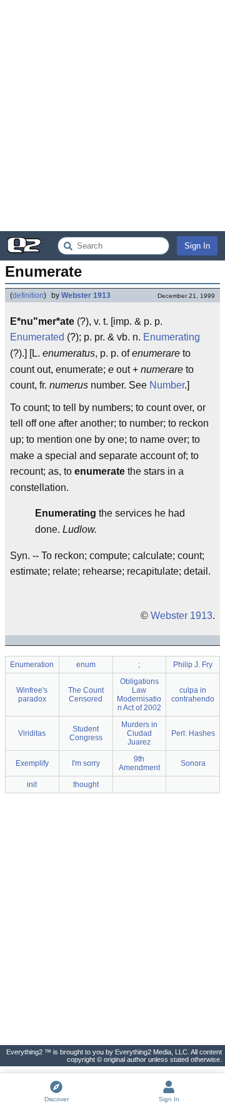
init (32, 784)
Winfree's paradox (32, 694)
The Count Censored (86, 694)
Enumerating (171, 337)
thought (86, 784)
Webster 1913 (86, 295)
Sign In (197, 245)
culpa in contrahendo (192, 694)
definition (28, 295)
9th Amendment (139, 763)
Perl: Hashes (193, 733)
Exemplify (32, 763)
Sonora (193, 763)
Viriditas (32, 733)
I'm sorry (86, 763)
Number (166, 385)
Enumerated (37, 337)
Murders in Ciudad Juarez (139, 733)
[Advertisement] (112, 115)
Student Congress (85, 733)
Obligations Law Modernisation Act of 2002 (139, 694)
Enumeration (32, 664)
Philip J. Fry (192, 664)
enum (86, 664)
